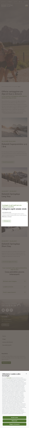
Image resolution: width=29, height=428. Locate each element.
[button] (26, 373)
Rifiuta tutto (14, 420)
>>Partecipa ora (6, 221)
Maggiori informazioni (15, 424)
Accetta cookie (14, 417)
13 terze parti (8, 377)
